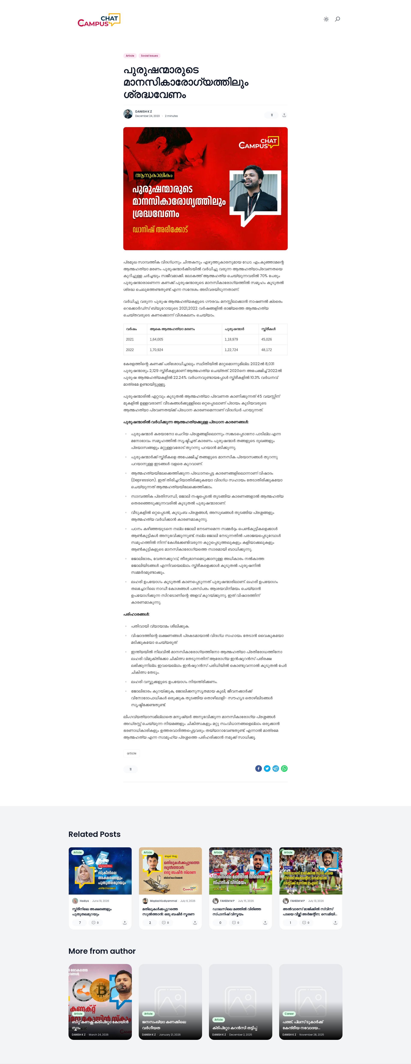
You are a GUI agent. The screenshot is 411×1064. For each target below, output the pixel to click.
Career (289, 1014)
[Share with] (284, 115)
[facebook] (258, 768)
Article (130, 55)
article (131, 753)
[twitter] (267, 768)
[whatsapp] (284, 768)
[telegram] (275, 768)
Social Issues (149, 55)
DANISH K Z (143, 111)
